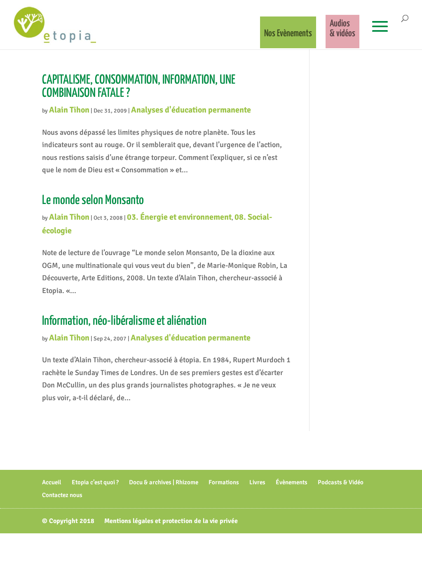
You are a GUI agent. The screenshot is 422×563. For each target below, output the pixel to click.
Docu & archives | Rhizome (163, 482)
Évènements (291, 482)
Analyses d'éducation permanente (191, 110)
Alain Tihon (69, 110)
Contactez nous (62, 495)
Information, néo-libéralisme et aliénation (124, 321)
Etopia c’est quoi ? (95, 482)
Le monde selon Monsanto (93, 200)
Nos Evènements (288, 33)
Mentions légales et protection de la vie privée (171, 521)
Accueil (51, 482)
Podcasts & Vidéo (340, 482)
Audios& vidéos (342, 28)
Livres (257, 482)
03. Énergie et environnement (179, 217)
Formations (224, 482)
